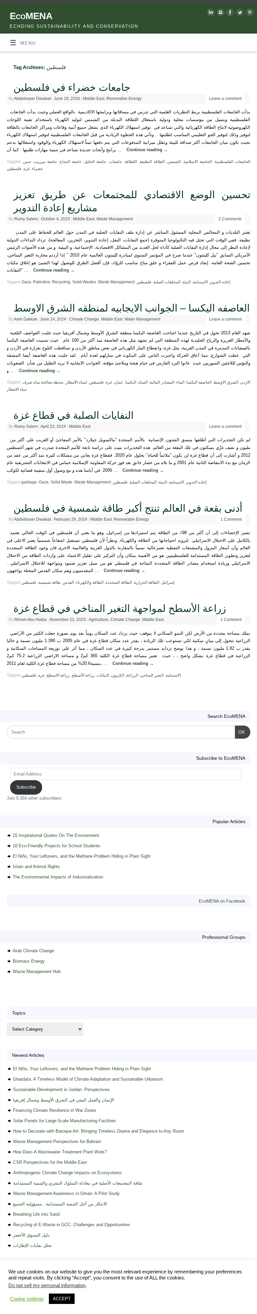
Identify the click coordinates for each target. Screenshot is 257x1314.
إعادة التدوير (220, 282)
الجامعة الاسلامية (197, 161)
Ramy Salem (26, 219)
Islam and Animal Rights (36, 866)
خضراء (37, 168)
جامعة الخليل (95, 161)
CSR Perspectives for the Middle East (50, 1162)
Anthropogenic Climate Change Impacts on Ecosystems (67, 1172)
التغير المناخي (152, 675)
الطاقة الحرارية (146, 582)
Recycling (61, 282)
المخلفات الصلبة (166, 282)
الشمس (174, 161)
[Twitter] (239, 13)
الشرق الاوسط (225, 382)
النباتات (103, 675)
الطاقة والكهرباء (89, 582)
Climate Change (84, 319)
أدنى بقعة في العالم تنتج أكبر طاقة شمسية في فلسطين (127, 508)
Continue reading (147, 149)
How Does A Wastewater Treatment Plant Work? (60, 1151)
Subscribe (26, 787)
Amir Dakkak (25, 319)
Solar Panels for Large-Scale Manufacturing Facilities (64, 1120)
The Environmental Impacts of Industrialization (58, 876)
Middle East (93, 98)
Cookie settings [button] (27, 1299)
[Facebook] (229, 13)
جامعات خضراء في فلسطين (72, 87)
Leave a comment (225, 98)
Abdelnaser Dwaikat (32, 98)
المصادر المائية (162, 382)
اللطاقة (130, 161)
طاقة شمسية (49, 582)
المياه (143, 382)
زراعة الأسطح (83, 675)
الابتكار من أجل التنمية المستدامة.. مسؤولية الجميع (60, 1203)
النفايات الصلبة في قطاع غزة (73, 415)
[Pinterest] (249, 13)
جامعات (115, 161)
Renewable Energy (124, 98)
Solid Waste (61, 482)
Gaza (26, 282)
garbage (29, 482)
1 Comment (231, 519)
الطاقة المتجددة (118, 582)
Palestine (41, 282)
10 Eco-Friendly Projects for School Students (56, 845)
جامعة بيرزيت (45, 161)
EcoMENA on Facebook (222, 901)
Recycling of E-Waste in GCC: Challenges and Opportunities (71, 1224)
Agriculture (98, 619)
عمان (118, 382)
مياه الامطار (16, 389)
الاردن (245, 382)
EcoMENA (31, 16)
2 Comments (230, 219)
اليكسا (130, 382)
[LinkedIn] (210, 13)
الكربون (117, 675)
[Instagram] (220, 13)
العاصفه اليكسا (198, 382)
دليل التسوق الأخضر (31, 1235)
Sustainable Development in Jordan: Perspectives (61, 1089)
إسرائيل (167, 582)
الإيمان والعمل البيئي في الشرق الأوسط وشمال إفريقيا (63, 1099)
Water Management (142, 319)
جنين (27, 161)
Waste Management (114, 219)
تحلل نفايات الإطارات (32, 1245)
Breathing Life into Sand (36, 1214)
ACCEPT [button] (62, 1298)
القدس (68, 582)
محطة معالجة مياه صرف (42, 382)
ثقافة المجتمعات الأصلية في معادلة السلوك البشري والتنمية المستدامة (78, 1183)
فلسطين (14, 168)
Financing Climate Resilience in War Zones (54, 1110)
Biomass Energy (29, 961)
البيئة (186, 282)
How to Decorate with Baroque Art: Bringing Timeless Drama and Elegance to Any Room (98, 1131)
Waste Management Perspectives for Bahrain (57, 1141)
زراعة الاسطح (58, 675)
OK (240, 732)
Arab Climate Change (33, 950)
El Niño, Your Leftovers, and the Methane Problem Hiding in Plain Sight (82, 856)
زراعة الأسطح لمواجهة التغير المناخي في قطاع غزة (119, 608)
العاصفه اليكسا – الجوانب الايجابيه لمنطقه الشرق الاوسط (131, 307)
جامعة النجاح (70, 161)
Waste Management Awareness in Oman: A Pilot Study (66, 1193)
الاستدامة (200, 282)
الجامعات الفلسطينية (232, 161)
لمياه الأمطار (76, 382)
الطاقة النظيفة (152, 161)
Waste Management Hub (37, 971)
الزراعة (132, 675)
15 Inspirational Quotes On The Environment (56, 835)
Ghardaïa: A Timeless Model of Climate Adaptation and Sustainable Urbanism (88, 1079)
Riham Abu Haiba (30, 619)
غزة (26, 168)
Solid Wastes (84, 282)
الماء (180, 382)
